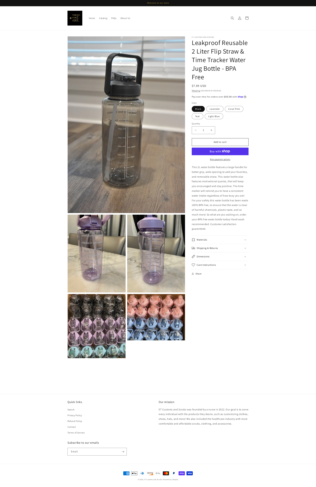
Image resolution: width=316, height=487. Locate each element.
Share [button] (199, 273)
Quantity (196, 123)
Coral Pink (234, 108)
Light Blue (214, 116)
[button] (232, 18)
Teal (197, 116)
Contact (71, 426)
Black (198, 108)
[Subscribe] (123, 452)
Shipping (196, 90)
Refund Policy (74, 421)
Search (71, 409)
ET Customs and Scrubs (153, 479)
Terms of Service (76, 432)
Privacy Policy (74, 415)
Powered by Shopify (170, 479)
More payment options (220, 159)
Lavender (215, 108)
